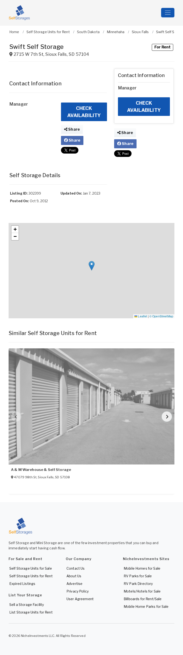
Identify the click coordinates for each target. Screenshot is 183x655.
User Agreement (80, 599)
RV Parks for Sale (138, 576)
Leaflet (142, 316)
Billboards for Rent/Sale (143, 599)
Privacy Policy (77, 591)
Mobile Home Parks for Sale (146, 606)
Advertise (74, 584)
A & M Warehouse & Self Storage (41, 470)
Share (73, 129)
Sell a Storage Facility (26, 605)
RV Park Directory (138, 584)
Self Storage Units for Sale (30, 568)
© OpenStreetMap (161, 316)
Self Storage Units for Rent (31, 576)
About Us (73, 576)
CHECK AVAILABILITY (84, 111)
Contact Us (75, 568)
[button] (92, 266)
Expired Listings (22, 584)
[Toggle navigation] (167, 12)
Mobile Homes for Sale (142, 568)
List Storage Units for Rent (31, 612)
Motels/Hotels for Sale (142, 591)
